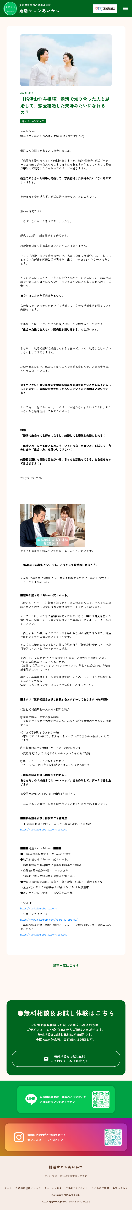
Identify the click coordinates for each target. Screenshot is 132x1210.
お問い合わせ (120, 1188)
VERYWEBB (84, 1201)
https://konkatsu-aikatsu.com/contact (43, 829)
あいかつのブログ (33, 121)
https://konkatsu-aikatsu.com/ (39, 908)
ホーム (8, 1188)
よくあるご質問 (100, 1188)
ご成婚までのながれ (76, 1188)
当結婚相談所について (28, 1188)
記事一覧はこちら (66, 965)
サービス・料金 (53, 1188)
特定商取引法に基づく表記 (66, 1195)
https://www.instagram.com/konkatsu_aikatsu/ (49, 919)
